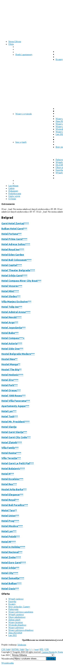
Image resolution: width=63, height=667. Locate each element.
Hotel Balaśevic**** (13, 468)
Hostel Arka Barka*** (14, 489)
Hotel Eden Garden (12, 254)
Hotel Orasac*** (11, 390)
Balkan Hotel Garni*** (14, 228)
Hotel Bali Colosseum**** (16, 260)
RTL (42, 649)
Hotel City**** (9, 573)
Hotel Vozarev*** (11, 286)
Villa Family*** (10, 447)
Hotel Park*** (9, 385)
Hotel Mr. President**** (15, 421)
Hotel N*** (7, 473)
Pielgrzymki (13, 609)
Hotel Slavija (8, 426)
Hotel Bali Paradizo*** (14, 505)
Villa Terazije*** (11, 458)
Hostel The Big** (11, 369)
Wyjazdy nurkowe (15, 599)
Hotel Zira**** (9, 380)
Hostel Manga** (10, 364)
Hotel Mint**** (10, 291)
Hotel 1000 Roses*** (13, 395)
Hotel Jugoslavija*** (13, 327)
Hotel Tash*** (9, 416)
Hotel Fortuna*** (11, 233)
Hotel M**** (8, 541)
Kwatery (12, 604)
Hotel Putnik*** (10, 536)
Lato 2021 (12, 635)
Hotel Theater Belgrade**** (18, 270)
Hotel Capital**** (11, 265)
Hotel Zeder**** (11, 557)
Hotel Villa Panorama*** (15, 400)
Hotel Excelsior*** (12, 479)
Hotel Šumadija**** (12, 578)
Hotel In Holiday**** (13, 547)
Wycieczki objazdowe (17, 625)
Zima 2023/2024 (15, 633)
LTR (47, 649)
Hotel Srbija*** (10, 567)
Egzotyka (12, 601)
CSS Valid (5, 649)
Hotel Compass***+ (12, 338)
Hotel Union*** (10, 515)
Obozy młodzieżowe (16, 617)
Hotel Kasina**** (11, 453)
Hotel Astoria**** (11, 343)
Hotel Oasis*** (10, 588)
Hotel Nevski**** (11, 317)
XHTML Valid (18, 649)
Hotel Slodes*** (10, 296)
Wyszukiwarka (7, 658)
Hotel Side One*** (12, 348)
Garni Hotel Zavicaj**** (15, 223)
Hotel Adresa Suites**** (15, 244)
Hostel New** (9, 359)
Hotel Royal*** (10, 499)
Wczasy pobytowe (16, 627)
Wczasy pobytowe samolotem (20, 612)
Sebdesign (22, 645)
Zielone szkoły (14, 620)
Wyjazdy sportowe (16, 614)
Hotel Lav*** (8, 411)
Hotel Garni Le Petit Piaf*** (17, 463)
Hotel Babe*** (10, 333)
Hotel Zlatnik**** (11, 442)
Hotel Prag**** (10, 520)
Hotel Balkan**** (11, 583)
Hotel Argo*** (9, 322)
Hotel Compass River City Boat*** (21, 280)
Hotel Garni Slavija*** (14, 432)
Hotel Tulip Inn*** (11, 306)
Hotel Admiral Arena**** (15, 312)
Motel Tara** (9, 510)
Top (27, 649)
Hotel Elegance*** (12, 494)
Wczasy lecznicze (15, 622)
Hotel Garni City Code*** (16, 437)
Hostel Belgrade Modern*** (18, 354)
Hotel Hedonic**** (12, 374)
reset (36, 649)
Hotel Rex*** (9, 484)
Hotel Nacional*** (11, 552)
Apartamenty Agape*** (15, 406)
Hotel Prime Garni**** (14, 239)
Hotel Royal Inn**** (12, 249)
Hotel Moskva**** (12, 526)
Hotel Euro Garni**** (13, 562)
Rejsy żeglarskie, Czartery (19, 606)
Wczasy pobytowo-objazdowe (20, 630)
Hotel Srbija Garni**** (14, 275)
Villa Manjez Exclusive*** (16, 301)
